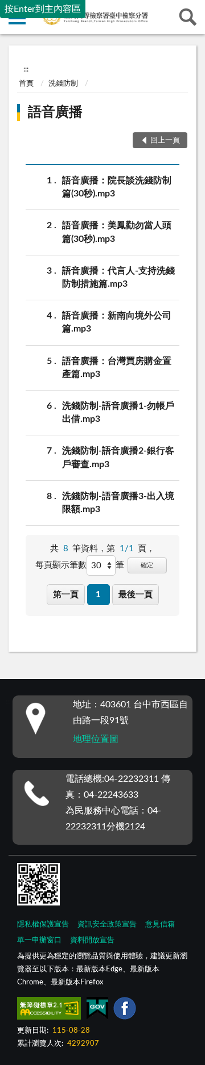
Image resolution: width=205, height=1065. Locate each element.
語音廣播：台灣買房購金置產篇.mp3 (116, 368)
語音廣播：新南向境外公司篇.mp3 (116, 322)
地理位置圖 (95, 739)
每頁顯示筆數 (61, 565)
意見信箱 (160, 924)
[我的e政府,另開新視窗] (97, 1010)
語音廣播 (55, 112)
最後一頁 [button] (135, 594)
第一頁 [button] (66, 594)
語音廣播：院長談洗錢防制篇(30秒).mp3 (116, 187)
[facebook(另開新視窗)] (124, 1010)
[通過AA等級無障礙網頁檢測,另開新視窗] (49, 1010)
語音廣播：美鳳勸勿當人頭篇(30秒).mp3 (116, 232)
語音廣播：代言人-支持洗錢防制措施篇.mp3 (118, 277)
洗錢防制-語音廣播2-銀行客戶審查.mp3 (118, 457)
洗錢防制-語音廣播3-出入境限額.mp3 (118, 503)
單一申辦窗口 (39, 940)
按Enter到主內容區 (43, 9)
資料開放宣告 (92, 940)
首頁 (26, 83)
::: (25, 69)
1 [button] (98, 594)
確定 (147, 565)
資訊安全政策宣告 (107, 924)
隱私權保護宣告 (43, 924)
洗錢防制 (63, 83)
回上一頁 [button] (165, 140)
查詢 (188, 17)
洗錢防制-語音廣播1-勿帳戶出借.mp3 (118, 412)
